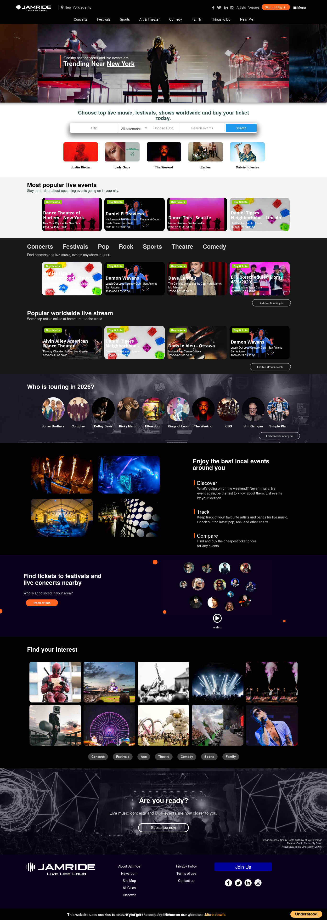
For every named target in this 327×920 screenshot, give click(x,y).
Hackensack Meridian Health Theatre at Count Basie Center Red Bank (132, 221)
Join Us (243, 866)
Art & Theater (149, 19)
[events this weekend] (129, 475)
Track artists (42, 603)
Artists (241, 7)
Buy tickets (53, 202)
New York (158, 63)
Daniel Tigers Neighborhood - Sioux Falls (66, 278)
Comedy (175, 19)
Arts (144, 756)
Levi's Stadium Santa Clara (246, 287)
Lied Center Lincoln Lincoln (246, 223)
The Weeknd (203, 426)
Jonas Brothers (53, 426)
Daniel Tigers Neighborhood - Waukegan (122, 345)
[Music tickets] (55, 725)
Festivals (103, 19)
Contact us (186, 880)
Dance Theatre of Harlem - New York (63, 215)
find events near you (271, 303)
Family (197, 19)
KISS (228, 426)
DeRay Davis (103, 426)
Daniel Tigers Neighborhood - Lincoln (256, 215)
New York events (77, 7)
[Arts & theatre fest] (163, 725)
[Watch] (217, 618)
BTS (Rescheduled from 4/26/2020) (255, 279)
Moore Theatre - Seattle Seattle (186, 223)
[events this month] (129, 518)
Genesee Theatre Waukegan (123, 351)
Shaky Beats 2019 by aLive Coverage (301, 840)
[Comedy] (55, 682)
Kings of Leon (178, 426)
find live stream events (270, 367)
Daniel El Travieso (125, 214)
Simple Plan (278, 426)
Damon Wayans (122, 278)
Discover (129, 894)
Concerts (80, 19)
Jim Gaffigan (253, 426)
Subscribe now (163, 827)
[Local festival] (217, 725)
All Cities (129, 887)
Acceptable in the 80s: (294, 846)
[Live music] (272, 725)
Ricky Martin (128, 426)
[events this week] (62, 475)
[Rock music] (163, 682)
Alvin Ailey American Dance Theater (65, 343)
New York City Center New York (61, 223)
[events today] (62, 518)
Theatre (163, 756)
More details (215, 915)
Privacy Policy (186, 866)
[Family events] (109, 725)
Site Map (129, 880)
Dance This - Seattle (189, 217)
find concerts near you (279, 436)
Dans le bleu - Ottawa (191, 346)
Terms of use (186, 873)
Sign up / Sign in (276, 7)
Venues (253, 7)
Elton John (153, 426)
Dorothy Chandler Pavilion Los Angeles (65, 351)
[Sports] (109, 682)
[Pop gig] (217, 682)
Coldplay (78, 426)
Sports (125, 19)
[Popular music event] (272, 682)
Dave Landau (182, 278)
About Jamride (129, 866)
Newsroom (129, 873)
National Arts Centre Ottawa (184, 351)
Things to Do (221, 19)
